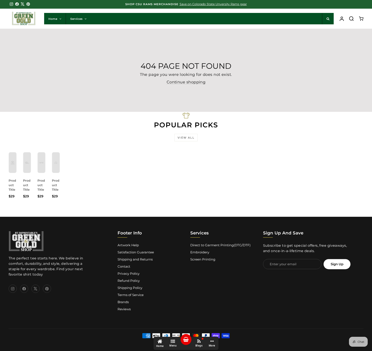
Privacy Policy (129, 273)
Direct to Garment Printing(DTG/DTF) (220, 245)
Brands (123, 302)
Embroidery (199, 252)
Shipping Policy (130, 288)
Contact (124, 266)
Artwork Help (128, 245)
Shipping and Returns (135, 259)
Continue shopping (186, 82)
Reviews (124, 309)
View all (186, 137)
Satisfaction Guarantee (136, 252)
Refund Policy (129, 281)
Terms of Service (131, 295)
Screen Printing (202, 259)
